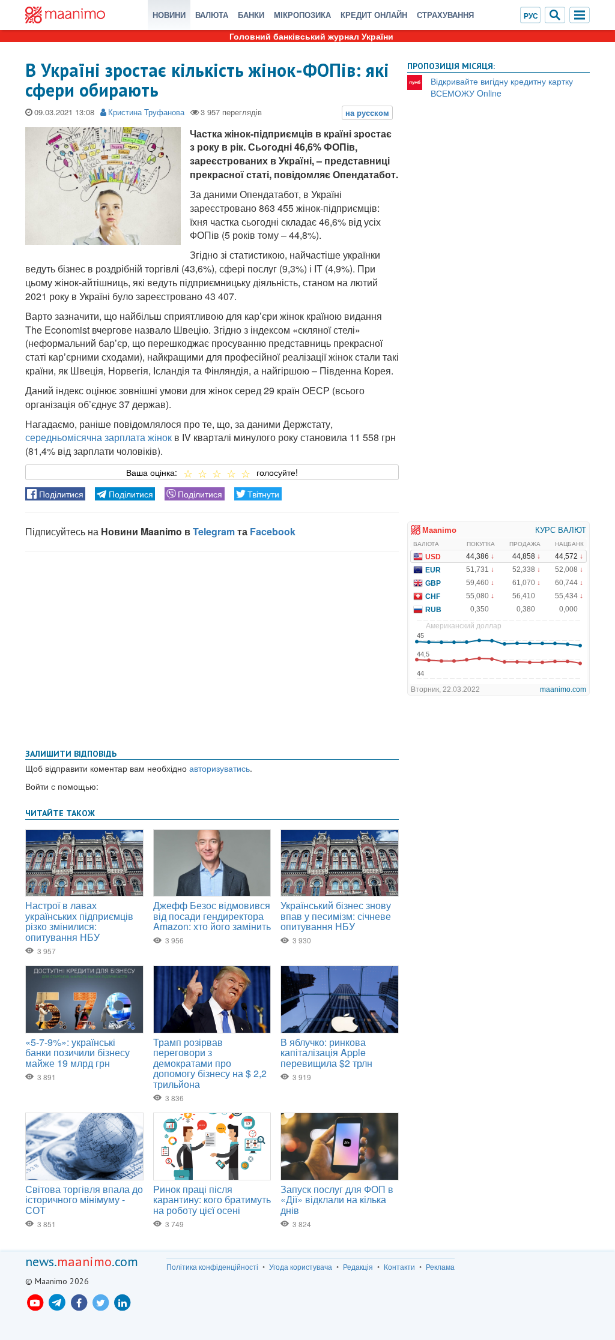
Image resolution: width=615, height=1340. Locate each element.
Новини (169, 14)
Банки (251, 14)
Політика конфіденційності (212, 1267)
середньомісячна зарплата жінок (98, 437)
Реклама (440, 1267)
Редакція (358, 1267)
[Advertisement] (212, 647)
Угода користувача (300, 1267)
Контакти (399, 1267)
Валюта (211, 14)
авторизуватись (219, 768)
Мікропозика (302, 14)
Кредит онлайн (374, 14)
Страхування (445, 14)
